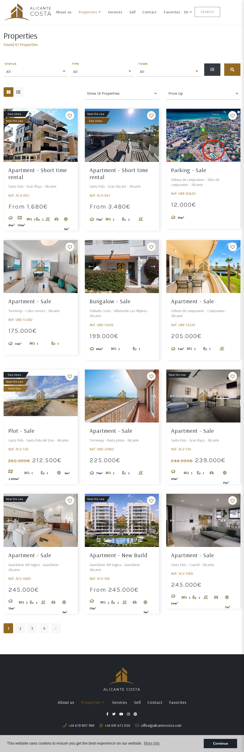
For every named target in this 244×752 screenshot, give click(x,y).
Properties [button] (88, 12)
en (187, 12)
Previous (9, 135)
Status (11, 64)
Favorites (172, 12)
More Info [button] (152, 743)
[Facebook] (107, 713)
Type (75, 64)
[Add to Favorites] (70, 115)
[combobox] (36, 71)
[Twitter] (114, 713)
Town (143, 64)
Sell (132, 12)
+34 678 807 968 (81, 725)
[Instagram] (129, 713)
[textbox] (37, 72)
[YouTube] (121, 713)
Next (72, 135)
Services (115, 12)
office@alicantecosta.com (160, 725)
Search (207, 12)
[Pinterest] (136, 713)
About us (64, 12)
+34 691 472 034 (117, 725)
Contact (149, 12)
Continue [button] (220, 743)
